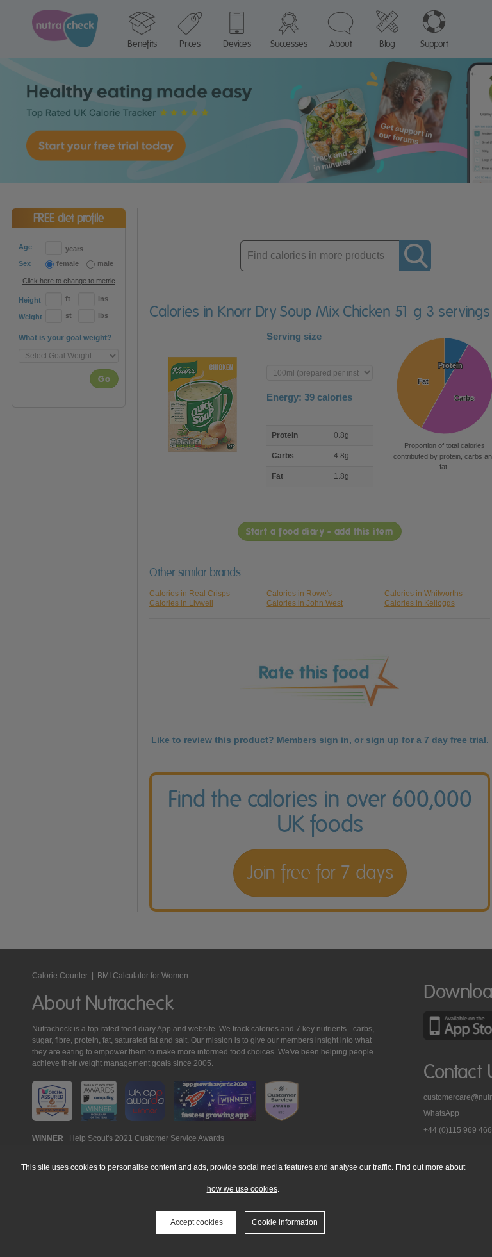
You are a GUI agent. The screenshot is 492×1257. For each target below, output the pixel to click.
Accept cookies (196, 1222)
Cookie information (285, 1222)
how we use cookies (242, 1189)
